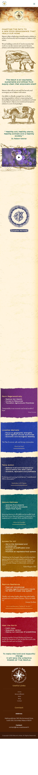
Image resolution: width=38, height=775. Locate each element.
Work (19, 696)
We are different (19, 694)
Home (19, 691)
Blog (19, 698)
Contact (19, 701)
